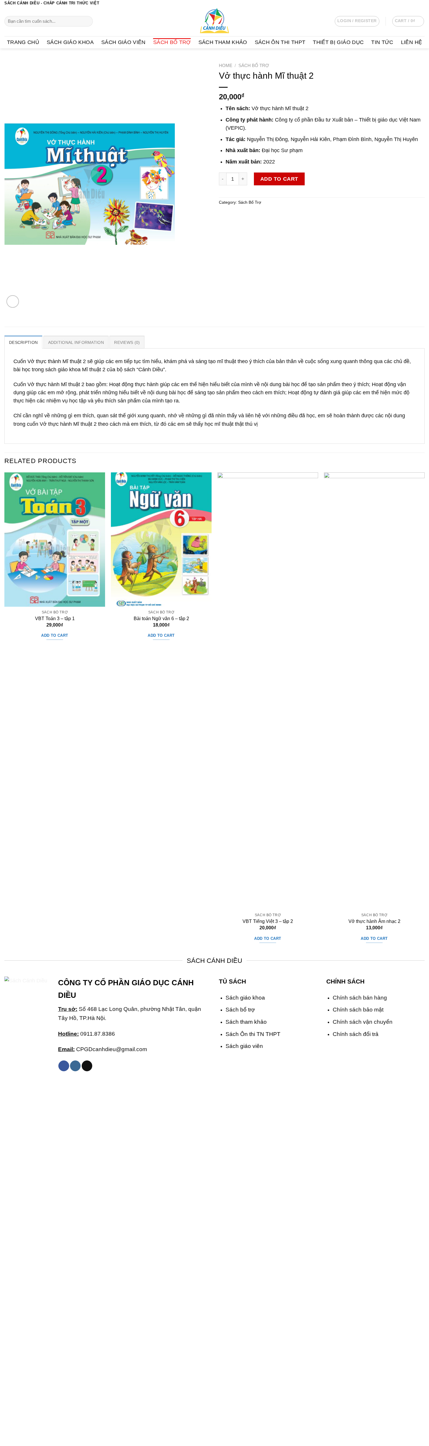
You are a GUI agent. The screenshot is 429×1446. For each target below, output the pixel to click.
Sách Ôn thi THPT (280, 42)
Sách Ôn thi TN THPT (253, 1034)
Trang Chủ (23, 42)
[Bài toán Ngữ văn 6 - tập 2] (161, 539)
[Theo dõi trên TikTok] (87, 1065)
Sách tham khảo (246, 1021)
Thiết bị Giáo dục (338, 42)
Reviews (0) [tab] (127, 342)
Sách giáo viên (244, 1046)
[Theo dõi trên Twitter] (415, 3)
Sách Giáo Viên (123, 42)
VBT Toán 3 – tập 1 (55, 618)
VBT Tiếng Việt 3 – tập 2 (268, 921)
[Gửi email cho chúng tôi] (421, 3)
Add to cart (279, 179)
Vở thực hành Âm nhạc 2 (374, 921)
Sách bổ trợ (240, 1009)
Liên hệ (411, 42)
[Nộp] (86, 21)
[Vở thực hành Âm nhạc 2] (374, 691)
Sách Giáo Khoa (70, 42)
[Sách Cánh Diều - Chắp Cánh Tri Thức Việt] (214, 21)
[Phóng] (12, 301)
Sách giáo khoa (245, 997)
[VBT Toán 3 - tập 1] (54, 539)
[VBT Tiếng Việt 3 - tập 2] (267, 691)
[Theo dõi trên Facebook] (403, 3)
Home (225, 65)
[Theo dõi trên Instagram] (409, 3)
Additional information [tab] (76, 342)
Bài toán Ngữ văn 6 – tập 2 (161, 618)
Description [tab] (23, 342)
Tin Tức (382, 42)
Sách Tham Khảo (222, 42)
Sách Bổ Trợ (172, 42)
